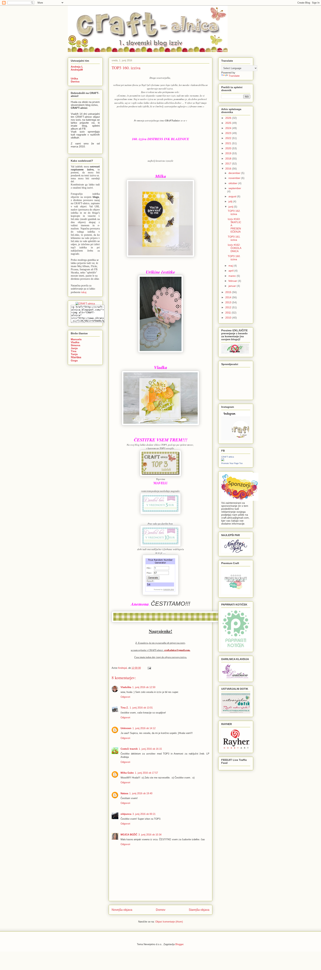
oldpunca (126, 814)
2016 (228, 168)
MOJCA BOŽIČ (129, 834)
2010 (228, 317)
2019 (228, 153)
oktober (233, 183)
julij (230, 201)
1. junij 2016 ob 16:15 (150, 748)
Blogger (179, 944)
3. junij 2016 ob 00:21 (143, 814)
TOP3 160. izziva (234, 258)
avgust (232, 196)
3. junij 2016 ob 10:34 (149, 834)
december (234, 173)
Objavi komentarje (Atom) (169, 921)
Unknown (126, 728)
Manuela (76, 339)
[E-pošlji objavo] (149, 668)
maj (231, 265)
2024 (228, 128)
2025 (228, 122)
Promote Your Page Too (232, 463)
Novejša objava (122, 909)
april (231, 270)
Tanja (74, 354)
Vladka (75, 342)
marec (232, 275)
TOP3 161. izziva (234, 238)
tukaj (83, 292)
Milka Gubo (127, 772)
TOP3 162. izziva (234, 212)
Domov (160, 909)
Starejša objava (199, 909)
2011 (228, 312)
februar (233, 280)
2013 (228, 302)
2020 (228, 148)
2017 (228, 163)
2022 (228, 138)
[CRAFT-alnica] (222, 460)
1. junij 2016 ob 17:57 (146, 772)
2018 (228, 158)
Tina (73, 351)
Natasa (124, 793)
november (234, 178)
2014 (228, 297)
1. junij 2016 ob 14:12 (143, 728)
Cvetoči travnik (129, 748)
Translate (234, 75)
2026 (228, 117)
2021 (228, 143)
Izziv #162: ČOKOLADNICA (234, 248)
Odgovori (125, 696)
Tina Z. (125, 707)
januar (232, 285)
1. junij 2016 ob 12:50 (143, 687)
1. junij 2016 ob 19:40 (140, 793)
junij (231, 206)
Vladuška (126, 687)
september (234, 188)
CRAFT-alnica (227, 457)
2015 (228, 292)
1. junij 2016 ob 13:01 (141, 707)
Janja (74, 348)
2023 (228, 133)
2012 (228, 307)
